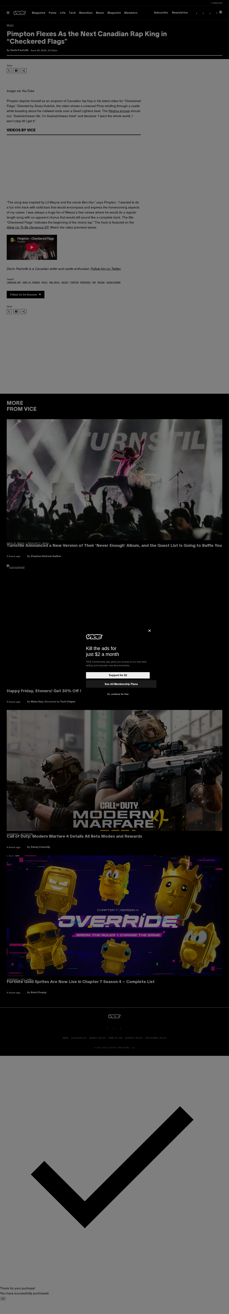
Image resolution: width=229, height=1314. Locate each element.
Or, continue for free (118, 694)
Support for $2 (118, 675)
